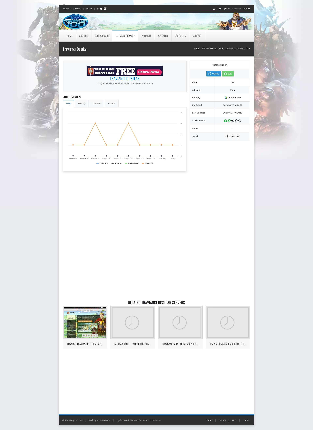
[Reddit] (233, 136)
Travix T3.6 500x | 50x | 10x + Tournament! (228, 343)
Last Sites (180, 36)
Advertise (163, 36)
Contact (197, 36)
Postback (77, 9)
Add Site (83, 36)
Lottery (89, 9)
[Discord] (105, 9)
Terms (209, 420)
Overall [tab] (111, 103)
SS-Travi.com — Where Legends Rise (132, 343)
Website (215, 73)
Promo (66, 9)
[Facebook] (98, 9)
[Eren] (125, 71)
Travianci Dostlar (125, 78)
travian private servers (213, 49)
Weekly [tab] (81, 103)
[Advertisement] (220, 193)
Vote (248, 49)
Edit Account (102, 36)
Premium (146, 36)
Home (70, 36)
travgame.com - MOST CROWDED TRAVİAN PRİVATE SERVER (180, 343)
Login (218, 9)
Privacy (222, 420)
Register (246, 9)
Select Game (126, 36)
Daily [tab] (68, 103)
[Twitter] (101, 9)
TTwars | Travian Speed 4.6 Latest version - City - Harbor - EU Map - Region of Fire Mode (85, 343)
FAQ (234, 420)
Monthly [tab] (97, 103)
